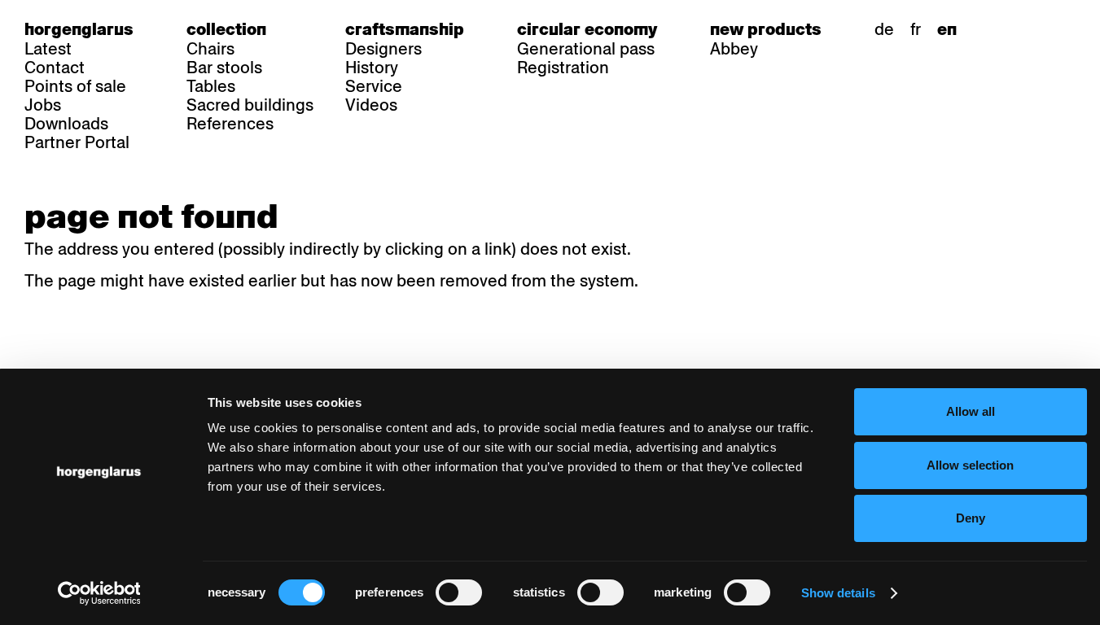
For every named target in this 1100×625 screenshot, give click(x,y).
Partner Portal (76, 142)
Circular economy (587, 29)
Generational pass (586, 49)
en (947, 29)
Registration (563, 67)
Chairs (210, 49)
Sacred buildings (249, 105)
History (371, 67)
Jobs (42, 105)
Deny (970, 518)
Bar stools (224, 67)
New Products (766, 29)
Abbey (734, 49)
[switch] (459, 592)
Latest (48, 49)
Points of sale (75, 86)
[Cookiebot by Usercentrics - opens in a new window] (99, 593)
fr (915, 29)
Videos (371, 105)
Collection (226, 29)
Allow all (970, 411)
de (884, 29)
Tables (210, 86)
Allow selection (970, 465)
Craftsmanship (404, 29)
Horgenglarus (79, 29)
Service (373, 86)
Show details (838, 593)
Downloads (66, 124)
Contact (54, 67)
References (230, 124)
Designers (383, 49)
